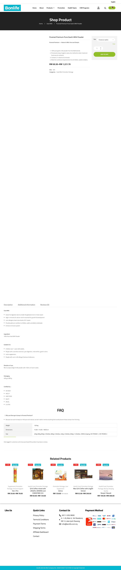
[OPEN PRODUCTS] (54, 8)
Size (95, 39)
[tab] (8, 305)
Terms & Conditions (41, 519)
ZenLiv (60, 490)
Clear (113, 44)
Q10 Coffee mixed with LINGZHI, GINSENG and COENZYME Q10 (38, 491)
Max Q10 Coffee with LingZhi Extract (83, 489)
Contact (36, 536)
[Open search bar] (105, 8)
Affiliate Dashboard (40, 532)
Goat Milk (49, 23)
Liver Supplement (62, 487)
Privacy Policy (38, 515)
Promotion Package (67, 72)
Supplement (11, 486)
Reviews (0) (44, 304)
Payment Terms (39, 523)
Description (8, 304)
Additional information (26, 304)
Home (41, 23)
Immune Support (18, 488)
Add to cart (104, 54)
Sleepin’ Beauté (106, 493)
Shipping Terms (39, 527)
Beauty (106, 488)
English (113, 2)
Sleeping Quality (109, 489)
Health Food (31, 486)
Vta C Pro (15, 490)
